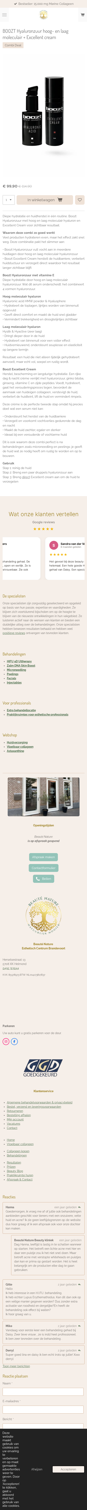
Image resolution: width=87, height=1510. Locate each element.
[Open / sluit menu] (4, 15)
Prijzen (11, 1166)
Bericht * (8, 1419)
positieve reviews (14, 633)
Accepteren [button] (68, 1469)
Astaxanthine (15, 751)
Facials (11, 678)
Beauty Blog (15, 1171)
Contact (12, 1128)
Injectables (14, 682)
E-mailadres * (12, 1401)
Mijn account (15, 1119)
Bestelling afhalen (19, 1115)
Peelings (12, 674)
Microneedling (16, 669)
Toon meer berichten (16, 1366)
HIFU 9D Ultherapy (19, 661)
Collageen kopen (18, 1151)
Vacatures (13, 1123)
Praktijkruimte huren (20, 1175)
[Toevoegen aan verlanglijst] (80, 200)
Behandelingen (17, 1155)
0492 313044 (11, 968)
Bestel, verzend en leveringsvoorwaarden (34, 1106)
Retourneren (15, 1111)
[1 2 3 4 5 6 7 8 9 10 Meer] (9, 200)
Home (11, 1140)
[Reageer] (79, 1207)
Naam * (8, 1383)
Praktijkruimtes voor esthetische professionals (37, 714)
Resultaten (14, 1162)
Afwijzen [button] (36, 1469)
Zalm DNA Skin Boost (21, 665)
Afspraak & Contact (20, 1179)
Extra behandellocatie (21, 710)
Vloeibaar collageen (20, 746)
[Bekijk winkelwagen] (82, 15)
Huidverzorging (17, 742)
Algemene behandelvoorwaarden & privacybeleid (39, 1102)
